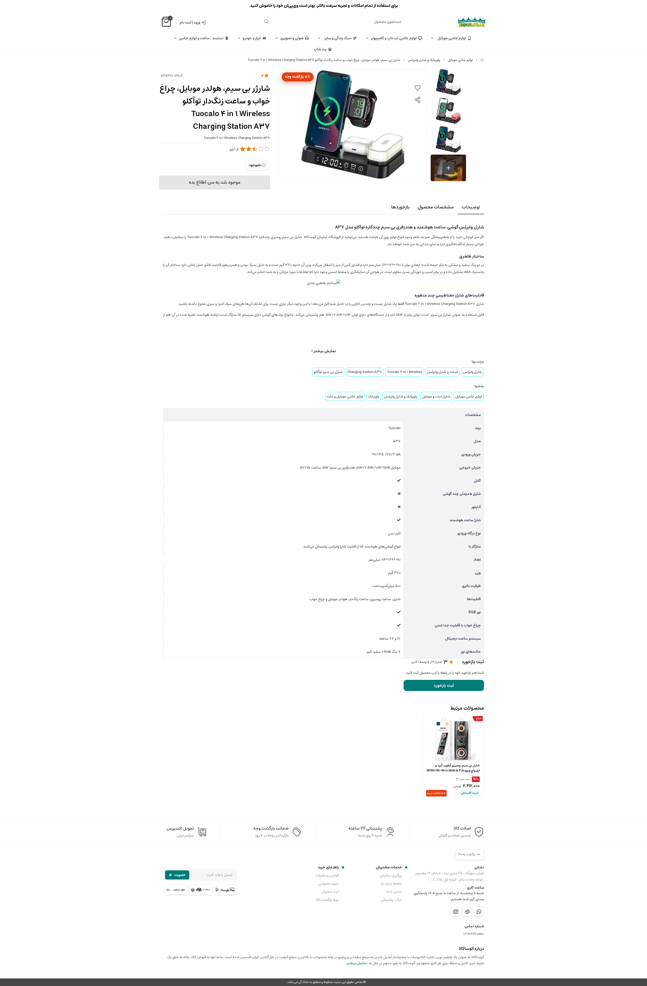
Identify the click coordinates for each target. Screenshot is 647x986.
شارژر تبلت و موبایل (436, 396)
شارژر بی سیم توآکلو (328, 372)
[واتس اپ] (479, 911)
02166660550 (474, 934)
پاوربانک (373, 396)
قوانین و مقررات (327, 875)
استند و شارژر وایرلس (442, 372)
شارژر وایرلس (472, 372)
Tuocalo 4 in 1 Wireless (404, 372)
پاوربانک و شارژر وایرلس (424, 60)
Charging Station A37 (365, 372)
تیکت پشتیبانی (391, 899)
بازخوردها (400, 207)
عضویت (180, 875)
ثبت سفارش (330, 891)
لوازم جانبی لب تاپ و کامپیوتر (394, 38)
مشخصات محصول (436, 207)
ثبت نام (185, 22)
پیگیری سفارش (391, 875)
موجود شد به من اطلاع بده (214, 182)
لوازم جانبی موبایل (451, 38)
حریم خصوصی (328, 883)
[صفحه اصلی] (482, 60)
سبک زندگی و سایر (337, 38)
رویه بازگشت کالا (327, 899)
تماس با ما (394, 891)
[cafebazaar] (200, 890)
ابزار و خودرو (252, 38)
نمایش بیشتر (324, 351)
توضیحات (471, 207)
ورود (197, 22)
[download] (175, 890)
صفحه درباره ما (391, 883)
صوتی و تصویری (292, 38)
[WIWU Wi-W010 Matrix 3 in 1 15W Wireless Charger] (453, 739)
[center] (266, 21)
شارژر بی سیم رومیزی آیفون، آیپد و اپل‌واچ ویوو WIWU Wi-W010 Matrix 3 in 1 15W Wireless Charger (453, 768)
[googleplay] (225, 890)
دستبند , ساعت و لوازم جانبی (201, 38)
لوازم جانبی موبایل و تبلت (345, 396)
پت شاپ (320, 49)
